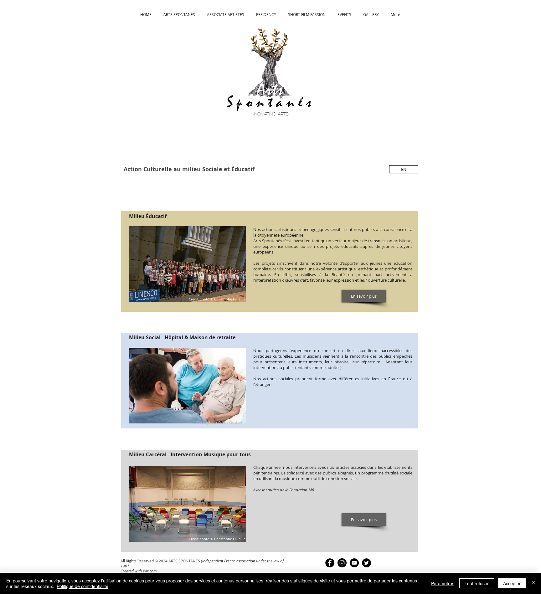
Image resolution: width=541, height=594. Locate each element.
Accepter (512, 583)
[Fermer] (533, 583)
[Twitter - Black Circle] (366, 562)
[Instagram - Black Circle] (342, 562)
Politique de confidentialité (82, 586)
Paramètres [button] (442, 583)
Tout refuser (477, 583)
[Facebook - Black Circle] (329, 562)
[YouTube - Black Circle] (354, 562)
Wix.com (150, 570)
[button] (266, 12)
